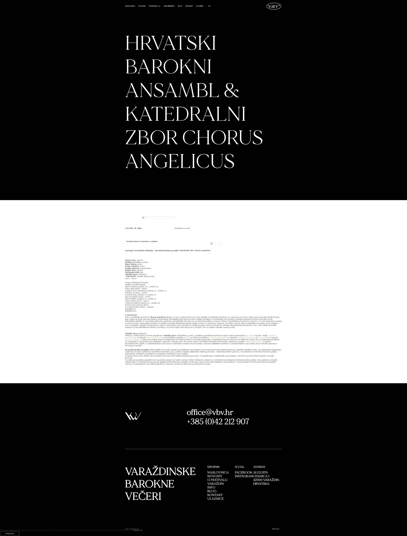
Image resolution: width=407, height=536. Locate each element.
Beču (187, 337)
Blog (180, 6)
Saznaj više (138, 530)
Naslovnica (130, 6)
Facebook (243, 472)
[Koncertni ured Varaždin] (274, 6)
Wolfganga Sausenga (246, 337)
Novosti (141, 6)
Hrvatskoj (250, 335)
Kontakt (189, 6)
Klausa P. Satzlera (133, 339)
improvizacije (131, 337)
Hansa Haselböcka (154, 337)
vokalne (259, 341)
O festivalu (153, 6)
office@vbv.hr (210, 412)
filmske (249, 341)
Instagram (244, 476)
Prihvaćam (9, 533)
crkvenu (212, 337)
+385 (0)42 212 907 (218, 422)
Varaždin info (169, 6)
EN (209, 6)
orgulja (271, 335)
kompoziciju (222, 337)
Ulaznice (199, 6)
